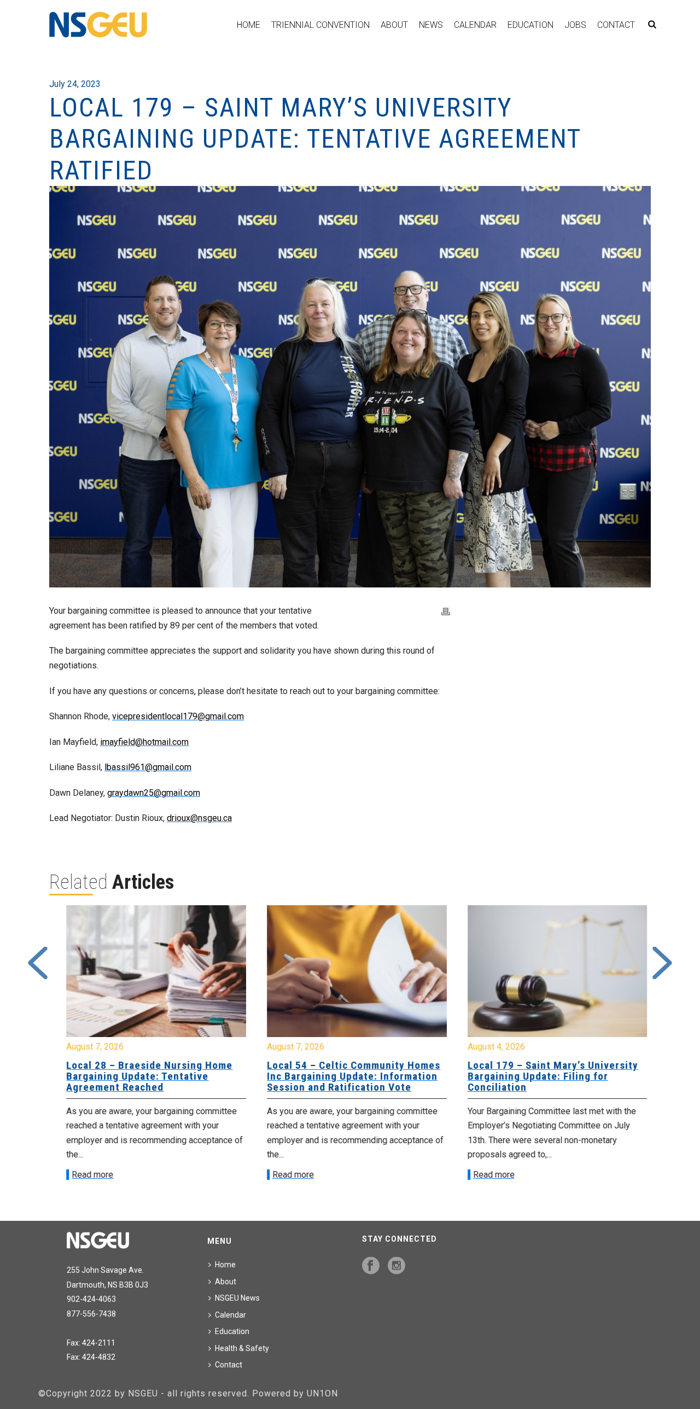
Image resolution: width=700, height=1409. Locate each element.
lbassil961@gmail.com (147, 767)
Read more (86, 1174)
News (431, 25)
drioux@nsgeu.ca (199, 818)
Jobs (575, 25)
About (394, 25)
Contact (616, 25)
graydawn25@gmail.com (153, 793)
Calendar (475, 25)
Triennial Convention (320, 25)
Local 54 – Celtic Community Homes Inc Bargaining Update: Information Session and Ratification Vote (347, 1076)
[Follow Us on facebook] (371, 1266)
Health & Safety (242, 1348)
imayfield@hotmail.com (144, 742)
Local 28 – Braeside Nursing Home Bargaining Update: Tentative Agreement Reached (143, 1076)
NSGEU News (237, 1298)
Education (530, 25)
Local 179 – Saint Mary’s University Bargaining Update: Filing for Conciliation (545, 1076)
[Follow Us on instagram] (396, 1266)
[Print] (445, 611)
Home (248, 25)
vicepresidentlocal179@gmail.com (178, 716)
